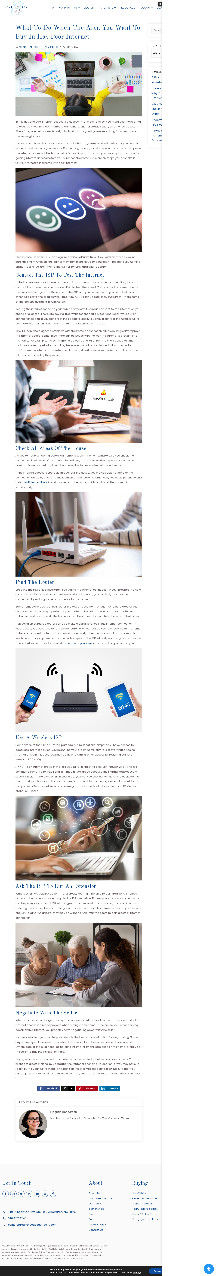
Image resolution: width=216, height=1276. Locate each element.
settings (137, 1272)
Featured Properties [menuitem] (145, 1209)
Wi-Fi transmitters (36, 482)
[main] (108, 582)
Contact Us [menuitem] (96, 1230)
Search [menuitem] (89, 7)
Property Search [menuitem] (142, 1203)
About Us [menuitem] (94, 1193)
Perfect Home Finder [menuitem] (145, 1198)
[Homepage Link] (16, 7)
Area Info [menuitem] (107, 7)
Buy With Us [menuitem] (139, 1193)
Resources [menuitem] (128, 7)
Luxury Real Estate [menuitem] (100, 1198)
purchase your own (79, 643)
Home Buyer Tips (50, 47)
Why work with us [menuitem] (65, 7)
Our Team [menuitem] (95, 1203)
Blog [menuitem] (160, 7)
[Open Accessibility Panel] (208, 1268)
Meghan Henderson (28, 47)
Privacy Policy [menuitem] (97, 1224)
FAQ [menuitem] (91, 1219)
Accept (157, 1271)
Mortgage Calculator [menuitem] (145, 1219)
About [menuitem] (146, 7)
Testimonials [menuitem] (97, 1209)
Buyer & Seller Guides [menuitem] (145, 1214)
